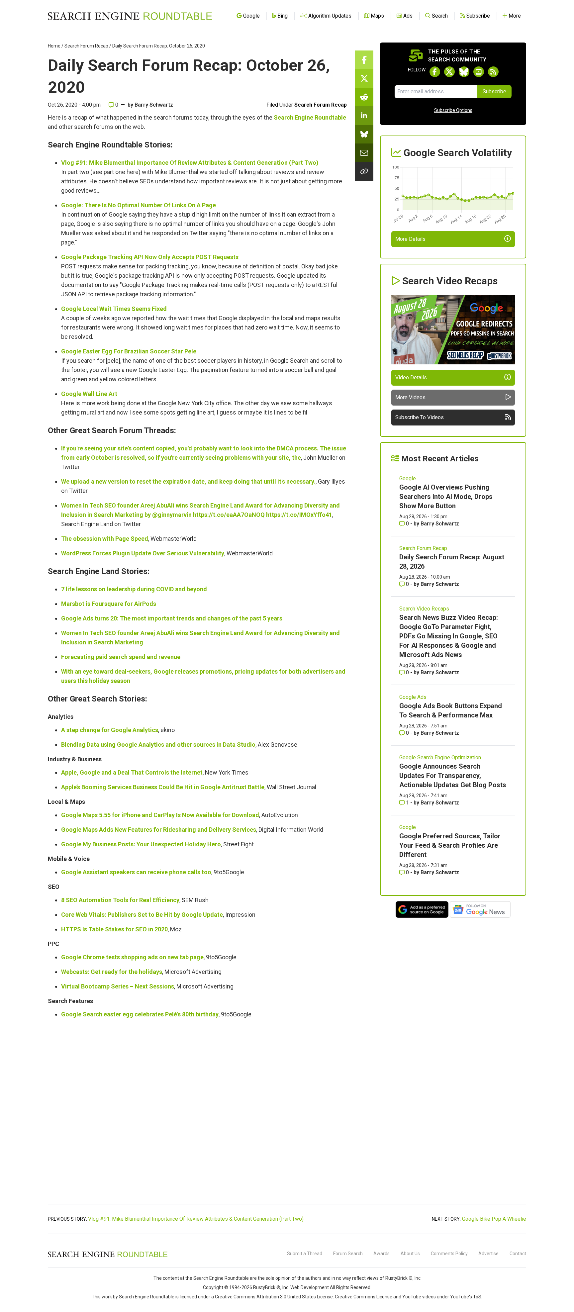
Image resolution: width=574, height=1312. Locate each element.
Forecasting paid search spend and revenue (120, 656)
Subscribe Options (453, 110)
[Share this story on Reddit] (364, 97)
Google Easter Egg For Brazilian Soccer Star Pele (128, 351)
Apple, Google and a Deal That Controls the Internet (132, 772)
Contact (518, 1253)
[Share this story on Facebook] (364, 59)
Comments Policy (449, 1253)
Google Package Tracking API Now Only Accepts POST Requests (150, 256)
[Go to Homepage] (130, 16)
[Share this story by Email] (364, 152)
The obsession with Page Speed (104, 538)
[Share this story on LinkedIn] (364, 115)
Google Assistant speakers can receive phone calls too (136, 872)
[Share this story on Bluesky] (364, 134)
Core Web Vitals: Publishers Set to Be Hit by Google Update (142, 914)
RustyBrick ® (266, 1287)
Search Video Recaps (424, 609)
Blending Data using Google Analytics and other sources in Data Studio (158, 744)
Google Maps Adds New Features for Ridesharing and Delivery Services (158, 829)
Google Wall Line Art (89, 393)
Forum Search (348, 1253)
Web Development (309, 1287)
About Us (410, 1253)
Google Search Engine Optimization (440, 757)
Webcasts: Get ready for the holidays (111, 971)
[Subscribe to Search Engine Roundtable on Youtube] (478, 71)
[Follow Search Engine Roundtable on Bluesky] (464, 71)
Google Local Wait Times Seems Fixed (114, 308)
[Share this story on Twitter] (364, 78)
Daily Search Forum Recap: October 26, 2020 (158, 45)
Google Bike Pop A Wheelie (494, 1219)
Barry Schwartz (154, 105)
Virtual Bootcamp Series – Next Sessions (117, 986)
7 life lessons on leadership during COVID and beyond (134, 589)
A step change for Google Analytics (109, 729)
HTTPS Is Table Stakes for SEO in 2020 (114, 929)
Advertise (488, 1253)
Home (54, 45)
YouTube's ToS (465, 1296)
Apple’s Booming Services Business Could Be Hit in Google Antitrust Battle (162, 787)
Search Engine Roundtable (310, 117)
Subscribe (494, 91)
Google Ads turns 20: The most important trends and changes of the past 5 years (171, 618)
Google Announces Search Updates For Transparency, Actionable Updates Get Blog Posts (452, 775)
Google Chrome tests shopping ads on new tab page (132, 957)
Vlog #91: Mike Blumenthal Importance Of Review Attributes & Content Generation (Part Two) (190, 162)
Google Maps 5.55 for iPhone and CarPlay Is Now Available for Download (160, 814)
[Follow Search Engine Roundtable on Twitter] (449, 71)
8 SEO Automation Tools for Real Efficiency (120, 899)
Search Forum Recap (86, 45)
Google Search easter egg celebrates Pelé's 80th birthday (140, 1014)
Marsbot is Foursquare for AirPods (108, 603)
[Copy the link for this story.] (364, 171)
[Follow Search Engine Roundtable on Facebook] (435, 71)
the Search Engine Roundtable (217, 1278)
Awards (381, 1253)
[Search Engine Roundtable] (107, 1256)
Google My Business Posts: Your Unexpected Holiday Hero (141, 844)
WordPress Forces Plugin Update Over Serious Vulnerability (142, 553)
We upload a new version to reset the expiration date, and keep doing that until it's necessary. (188, 481)
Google (407, 478)
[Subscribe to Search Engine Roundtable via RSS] (493, 71)
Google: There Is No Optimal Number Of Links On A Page (138, 205)
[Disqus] (197, 1115)
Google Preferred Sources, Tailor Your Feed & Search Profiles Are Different (450, 845)
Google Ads (413, 697)
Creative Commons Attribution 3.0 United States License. (274, 1296)
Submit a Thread (304, 1253)
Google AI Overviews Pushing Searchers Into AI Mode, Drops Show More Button (446, 496)
